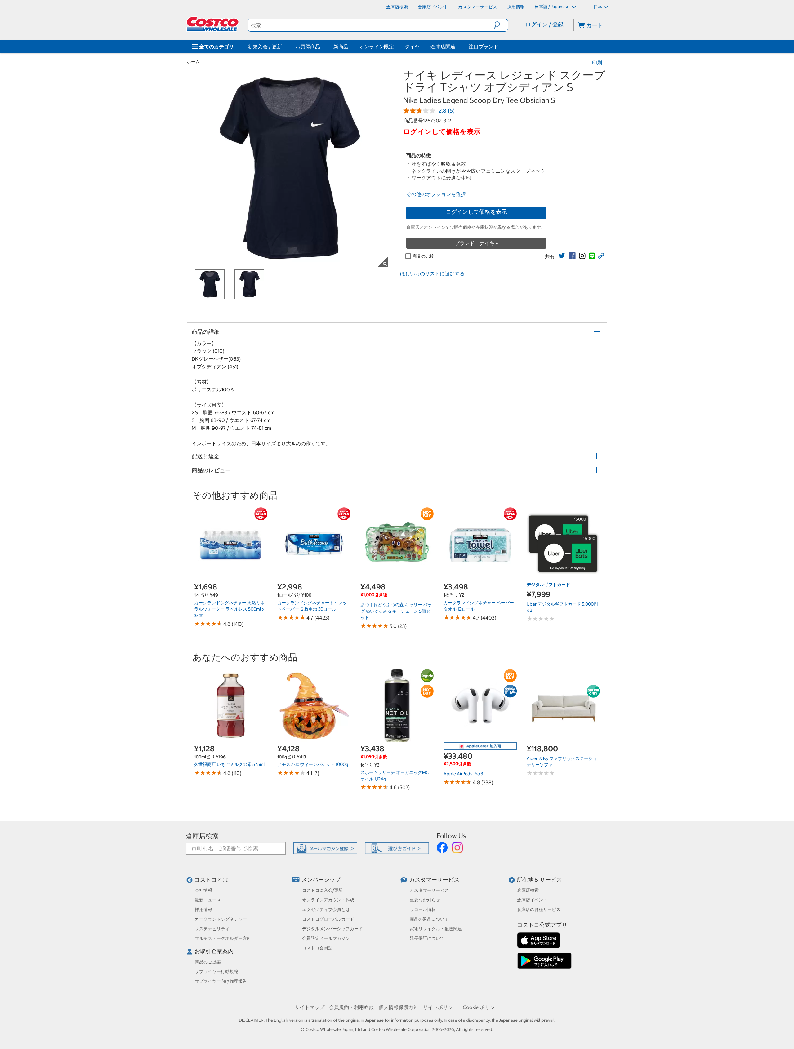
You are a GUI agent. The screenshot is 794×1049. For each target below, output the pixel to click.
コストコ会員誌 (317, 948)
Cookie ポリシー (481, 1007)
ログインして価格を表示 (476, 211)
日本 (598, 7)
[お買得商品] (321, 46)
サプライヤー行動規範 (216, 971)
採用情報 (203, 909)
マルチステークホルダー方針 (223, 938)
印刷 (597, 63)
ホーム (193, 61)
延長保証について (427, 938)
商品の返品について (429, 919)
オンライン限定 (376, 46)
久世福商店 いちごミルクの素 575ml (229, 764)
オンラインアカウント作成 (328, 900)
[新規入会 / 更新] (283, 46)
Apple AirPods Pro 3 (463, 773)
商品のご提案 (208, 962)
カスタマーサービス (434, 879)
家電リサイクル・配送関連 (436, 928)
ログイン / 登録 (544, 24)
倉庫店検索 (202, 836)
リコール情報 (423, 909)
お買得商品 (307, 46)
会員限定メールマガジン (326, 938)
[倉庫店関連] (456, 46)
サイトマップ (309, 1007)
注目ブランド (483, 46)
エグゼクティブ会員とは (326, 909)
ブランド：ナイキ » (476, 243)
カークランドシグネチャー (221, 919)
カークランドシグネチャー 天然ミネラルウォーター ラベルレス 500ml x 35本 (229, 609)
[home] (213, 24)
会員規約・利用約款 (351, 1007)
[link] (561, 256)
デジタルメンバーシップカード (332, 928)
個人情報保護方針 (398, 1007)
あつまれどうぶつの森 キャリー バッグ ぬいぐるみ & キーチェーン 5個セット (396, 611)
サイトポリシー (440, 1007)
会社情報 (203, 890)
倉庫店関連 (442, 46)
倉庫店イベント (532, 900)
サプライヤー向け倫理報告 (221, 981)
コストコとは (211, 879)
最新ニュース (208, 900)
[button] (501, 25)
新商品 (340, 46)
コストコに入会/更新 (322, 890)
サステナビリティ (212, 928)
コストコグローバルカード (328, 919)
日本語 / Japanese (552, 6)
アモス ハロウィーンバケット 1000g (312, 764)
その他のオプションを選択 (436, 194)
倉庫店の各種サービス (538, 909)
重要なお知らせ (425, 900)
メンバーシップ (321, 879)
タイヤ (412, 46)
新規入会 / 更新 (265, 46)
